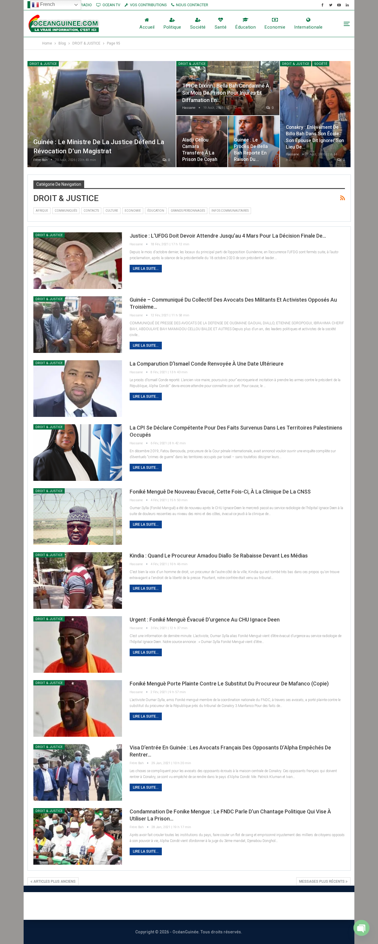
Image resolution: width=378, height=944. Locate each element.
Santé (221, 27)
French (47, 4)
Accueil (146, 27)
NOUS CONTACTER (192, 5)
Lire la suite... (146, 269)
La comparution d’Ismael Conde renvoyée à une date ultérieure (207, 364)
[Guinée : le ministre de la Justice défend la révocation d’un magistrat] (102, 114)
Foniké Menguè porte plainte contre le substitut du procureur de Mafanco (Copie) (229, 683)
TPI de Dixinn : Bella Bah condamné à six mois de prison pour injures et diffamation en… (225, 93)
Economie (275, 27)
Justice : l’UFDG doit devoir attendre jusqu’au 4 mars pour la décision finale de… (228, 236)
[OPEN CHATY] (361, 928)
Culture (111, 210)
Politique (172, 27)
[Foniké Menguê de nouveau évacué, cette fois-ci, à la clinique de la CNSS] (77, 516)
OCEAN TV (111, 5)
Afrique (42, 210)
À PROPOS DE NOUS (112, 906)
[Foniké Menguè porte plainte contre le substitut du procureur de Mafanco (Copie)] (77, 708)
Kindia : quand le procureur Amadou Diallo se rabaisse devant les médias (219, 555)
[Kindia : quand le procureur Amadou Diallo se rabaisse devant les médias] (77, 580)
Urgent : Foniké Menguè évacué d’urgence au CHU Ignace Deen (205, 619)
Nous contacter (167, 906)
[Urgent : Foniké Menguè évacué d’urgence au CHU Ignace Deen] (77, 644)
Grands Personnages (188, 210)
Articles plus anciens (54, 881)
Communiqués (66, 210)
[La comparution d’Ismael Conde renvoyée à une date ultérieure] (77, 388)
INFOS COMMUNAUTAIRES (230, 210)
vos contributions (148, 5)
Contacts (91, 210)
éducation (245, 27)
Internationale (308, 27)
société (198, 27)
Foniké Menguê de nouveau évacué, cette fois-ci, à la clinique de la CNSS (220, 492)
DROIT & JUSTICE (43, 64)
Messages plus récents (322, 881)
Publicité (210, 906)
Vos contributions (255, 906)
